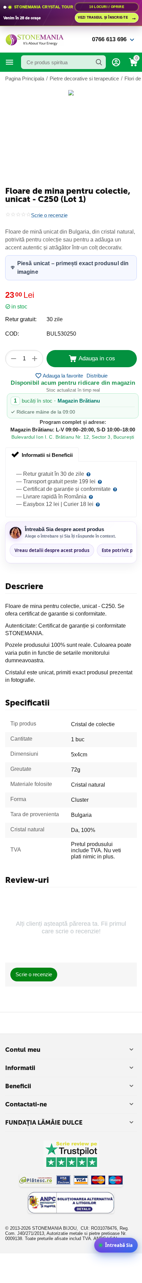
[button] (97, 375)
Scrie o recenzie (49, 215)
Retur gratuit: (21, 319)
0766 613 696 (109, 39)
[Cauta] (99, 62)
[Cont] (116, 62)
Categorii (9, 62)
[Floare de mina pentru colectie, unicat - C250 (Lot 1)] (71, 92)
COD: (12, 334)
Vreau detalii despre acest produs (51, 550)
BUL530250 (61, 334)
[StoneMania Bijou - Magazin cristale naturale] (34, 39)
